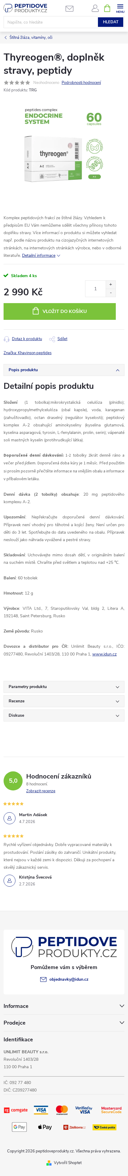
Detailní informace (38, 255)
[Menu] (120, 8)
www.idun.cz (104, 654)
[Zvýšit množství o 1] (110, 285)
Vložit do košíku (65, 311)
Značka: (27, 353)
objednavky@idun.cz (68, 979)
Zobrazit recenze (40, 791)
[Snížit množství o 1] (110, 293)
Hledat (110, 22)
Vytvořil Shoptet (68, 1163)
